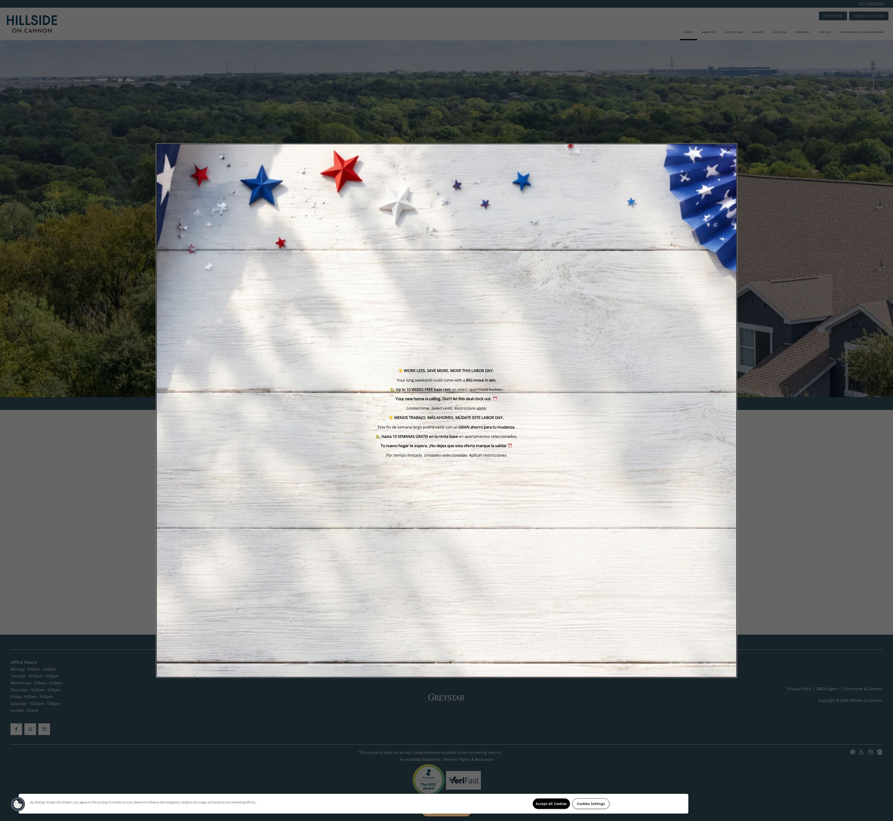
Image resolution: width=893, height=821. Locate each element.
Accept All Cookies (551, 803)
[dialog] (446, 410)
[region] (353, 804)
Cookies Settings (591, 803)
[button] (17, 804)
